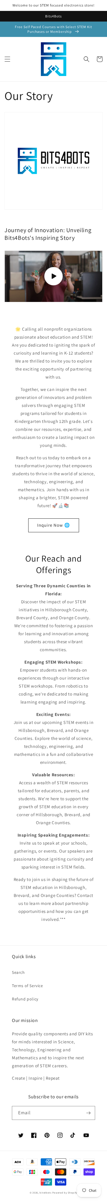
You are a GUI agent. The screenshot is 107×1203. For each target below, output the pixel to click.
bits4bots (45, 1192)
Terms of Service (27, 985)
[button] (7, 59)
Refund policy (25, 999)
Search (18, 972)
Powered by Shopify (65, 1192)
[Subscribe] (88, 1113)
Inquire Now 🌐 (53, 525)
